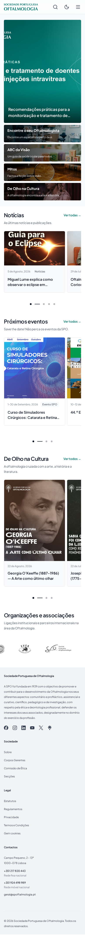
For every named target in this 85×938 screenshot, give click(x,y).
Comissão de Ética (15, 768)
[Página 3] (49, 304)
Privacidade (11, 817)
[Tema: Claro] (66, 7)
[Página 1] (30, 304)
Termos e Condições (16, 825)
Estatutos (10, 801)
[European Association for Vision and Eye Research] (10, 649)
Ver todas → (72, 215)
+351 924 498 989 (15, 882)
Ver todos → (72, 321)
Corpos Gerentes (14, 760)
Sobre (8, 752)
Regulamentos (13, 809)
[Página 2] (43, 304)
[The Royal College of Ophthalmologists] (76, 649)
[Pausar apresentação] (11, 27)
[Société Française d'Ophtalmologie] (43, 649)
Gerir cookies (12, 833)
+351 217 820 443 (15, 871)
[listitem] (6, 728)
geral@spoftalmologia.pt (20, 894)
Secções (9, 776)
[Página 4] (54, 304)
